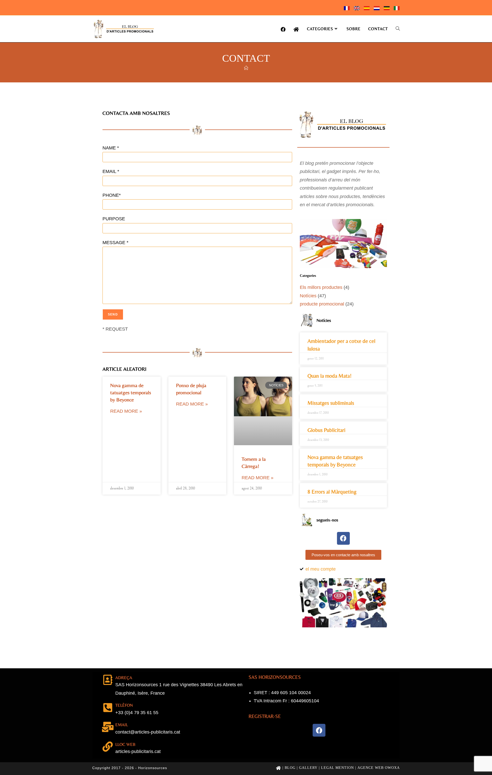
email (121, 724)
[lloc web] (107, 746)
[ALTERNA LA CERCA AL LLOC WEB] (398, 28)
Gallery (308, 768)
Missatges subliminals (331, 403)
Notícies (308, 295)
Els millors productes (321, 287)
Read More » (126, 411)
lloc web (125, 744)
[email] (107, 727)
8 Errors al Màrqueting (332, 492)
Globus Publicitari (326, 430)
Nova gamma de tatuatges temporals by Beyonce (130, 392)
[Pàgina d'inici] (246, 68)
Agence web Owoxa (378, 768)
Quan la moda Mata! (330, 376)
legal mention (337, 768)
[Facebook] (343, 538)
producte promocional (322, 304)
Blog (290, 768)
